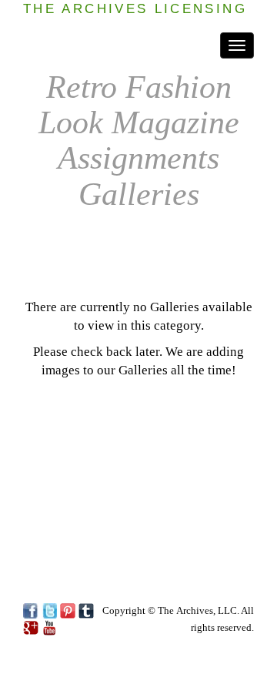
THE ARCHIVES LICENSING (135, 9)
